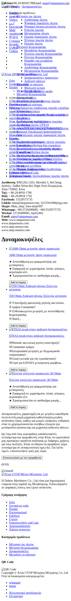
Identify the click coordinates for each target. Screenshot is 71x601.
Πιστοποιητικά (18, 104)
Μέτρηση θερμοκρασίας (31, 94)
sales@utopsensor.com (24, 216)
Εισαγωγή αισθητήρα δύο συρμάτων (39, 145)
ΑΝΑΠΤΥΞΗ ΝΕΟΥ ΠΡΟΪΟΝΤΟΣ (39, 128)
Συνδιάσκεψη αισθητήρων (32, 121)
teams (12, 586)
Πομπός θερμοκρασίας (30, 169)
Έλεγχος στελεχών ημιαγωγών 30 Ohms (33, 379)
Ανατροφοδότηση (19, 176)
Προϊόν (13, 87)
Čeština (13, 51)
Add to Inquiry (18, 282)
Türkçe (13, 19)
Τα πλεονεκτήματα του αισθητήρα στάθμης (43, 155)
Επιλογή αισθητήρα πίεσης (33, 152)
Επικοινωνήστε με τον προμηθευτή (22, 457)
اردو (11, 23)
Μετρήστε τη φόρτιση (30, 101)
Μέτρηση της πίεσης (29, 90)
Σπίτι (12, 80)
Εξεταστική (16, 596)
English (13, 13)
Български (16, 26)
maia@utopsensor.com (55, 3)
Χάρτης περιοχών (19, 529)
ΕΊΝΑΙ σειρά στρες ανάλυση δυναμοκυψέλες (36, 335)
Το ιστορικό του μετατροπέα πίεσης (38, 148)
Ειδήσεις (14, 107)
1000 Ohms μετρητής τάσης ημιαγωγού (33, 255)
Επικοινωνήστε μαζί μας (24, 172)
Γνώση (13, 138)
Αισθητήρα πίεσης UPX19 (33, 125)
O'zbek (13, 47)
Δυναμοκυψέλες (26, 97)
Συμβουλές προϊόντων (30, 142)
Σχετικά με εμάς (19, 84)
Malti (12, 30)
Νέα (19, 135)
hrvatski (14, 44)
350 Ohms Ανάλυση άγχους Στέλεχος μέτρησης (38, 295)
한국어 (13, 37)
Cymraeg (14, 41)
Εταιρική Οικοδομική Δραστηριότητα (39, 131)
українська (16, 33)
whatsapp (14, 582)
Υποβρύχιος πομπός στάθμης (34, 159)
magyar (13, 16)
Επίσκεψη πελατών (28, 111)
